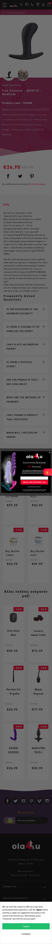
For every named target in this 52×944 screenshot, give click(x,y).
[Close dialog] (49, 452)
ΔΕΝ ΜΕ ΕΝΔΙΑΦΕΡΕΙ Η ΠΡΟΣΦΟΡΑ (34, 486)
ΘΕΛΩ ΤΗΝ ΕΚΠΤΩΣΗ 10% (34, 482)
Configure (26, 934)
